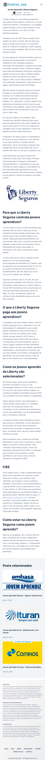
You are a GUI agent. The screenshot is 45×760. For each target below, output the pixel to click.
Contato (29, 751)
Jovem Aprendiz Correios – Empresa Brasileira (22, 667)
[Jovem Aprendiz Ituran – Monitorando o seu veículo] (22, 615)
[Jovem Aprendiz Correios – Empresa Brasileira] (22, 652)
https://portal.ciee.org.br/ (18, 497)
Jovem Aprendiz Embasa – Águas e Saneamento (22, 596)
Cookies (37, 749)
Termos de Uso (18, 751)
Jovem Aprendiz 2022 (27, 14)
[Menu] (41, 4)
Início (6, 749)
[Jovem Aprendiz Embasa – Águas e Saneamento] (22, 581)
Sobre (19, 749)
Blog (12, 749)
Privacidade (28, 749)
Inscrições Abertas (17, 14)
